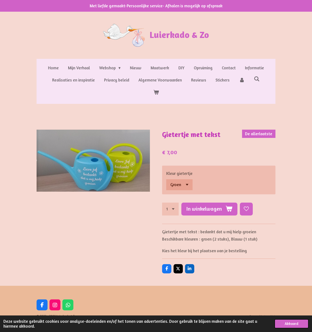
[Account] (241, 80)
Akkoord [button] (291, 323)
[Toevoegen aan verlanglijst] (246, 209)
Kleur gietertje (179, 173)
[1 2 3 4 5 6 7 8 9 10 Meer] (170, 209)
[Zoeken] (257, 79)
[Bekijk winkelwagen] (156, 93)
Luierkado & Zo (179, 34)
